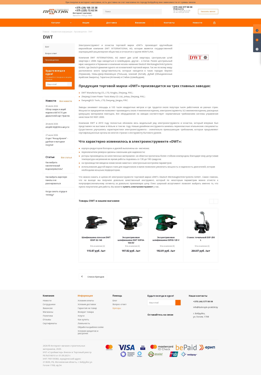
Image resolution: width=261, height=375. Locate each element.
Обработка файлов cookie (91, 327)
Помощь (117, 295)
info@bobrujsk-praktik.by (205, 307)
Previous (211, 201)
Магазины (48, 311)
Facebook (157, 321)
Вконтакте (150, 321)
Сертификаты (50, 323)
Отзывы (47, 319)
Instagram (164, 321)
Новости (47, 300)
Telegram (170, 321)
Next (216, 201)
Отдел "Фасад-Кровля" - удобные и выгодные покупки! (57, 141)
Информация (85, 295)
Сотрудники (49, 304)
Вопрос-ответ (51, 53)
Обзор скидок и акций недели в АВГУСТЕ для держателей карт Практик (58, 112)
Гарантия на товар (87, 308)
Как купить (83, 319)
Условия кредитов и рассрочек (88, 332)
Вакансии (47, 308)
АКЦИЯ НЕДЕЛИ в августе (57, 127)
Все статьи (66, 157)
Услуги (81, 315)
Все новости (65, 101)
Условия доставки (87, 304)
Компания (48, 295)
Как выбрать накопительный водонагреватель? (54, 165)
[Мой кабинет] (214, 23)
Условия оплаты (86, 300)
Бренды (117, 308)
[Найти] (158, 11)
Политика (48, 315)
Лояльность (84, 323)
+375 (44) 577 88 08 (182, 7)
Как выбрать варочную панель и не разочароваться (56, 180)
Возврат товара (86, 311)
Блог (47, 46)
